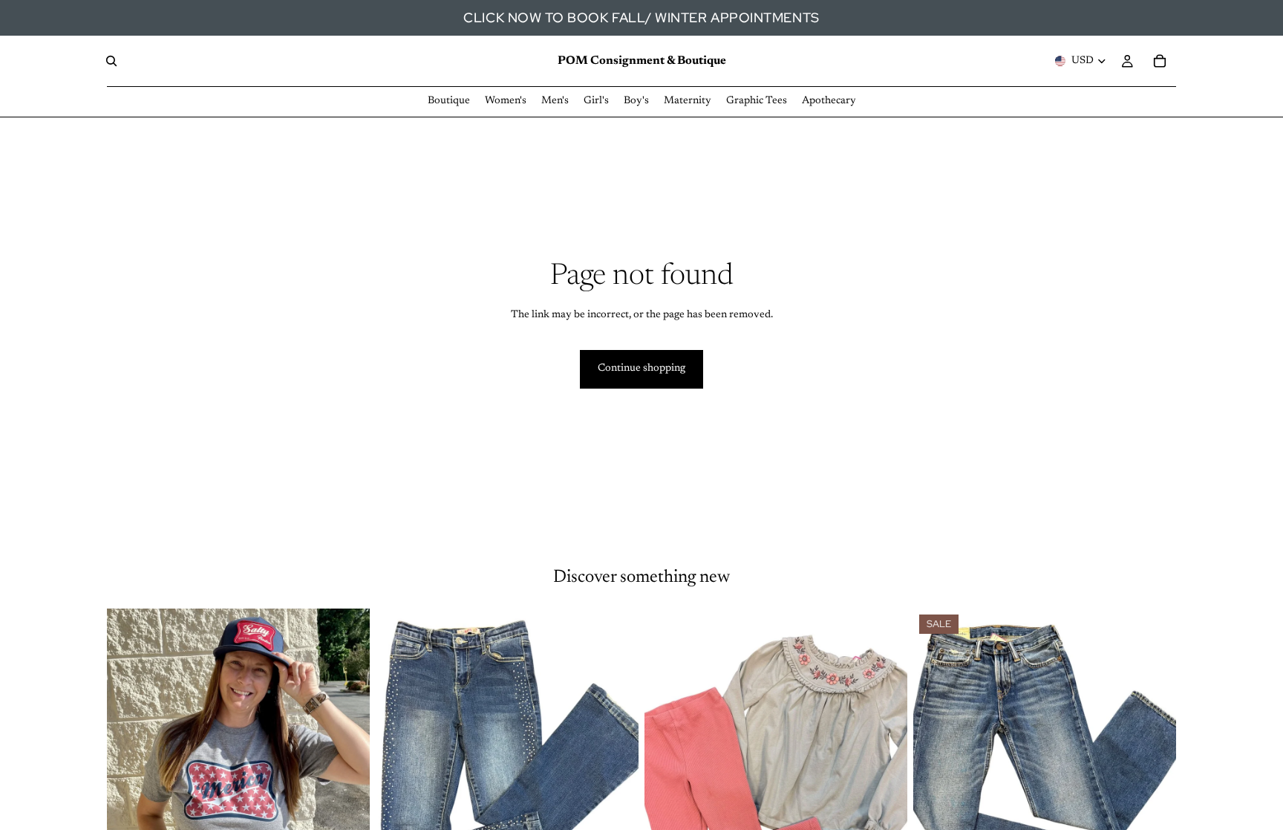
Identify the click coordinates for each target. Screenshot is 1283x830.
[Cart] (1159, 61)
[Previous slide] (129, 772)
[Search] (111, 61)
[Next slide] (347, 772)
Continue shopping (641, 368)
